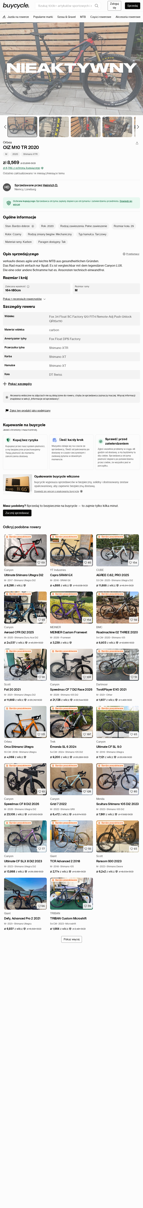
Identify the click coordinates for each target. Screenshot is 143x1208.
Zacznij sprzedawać (17, 513)
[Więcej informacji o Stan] (32, 226)
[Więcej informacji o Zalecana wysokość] (28, 286)
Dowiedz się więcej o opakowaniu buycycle (56, 491)
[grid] (18, 536)
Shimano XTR (30, 154)
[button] (15, 585)
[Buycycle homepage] (16, 6)
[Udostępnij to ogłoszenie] (137, 143)
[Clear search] (96, 6)
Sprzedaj (132, 5)
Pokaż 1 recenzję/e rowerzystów (22, 299)
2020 (15, 154)
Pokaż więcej (72, 939)
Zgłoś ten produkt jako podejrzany (30, 410)
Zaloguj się (114, 5)
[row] (18, 536)
